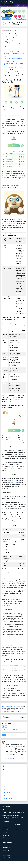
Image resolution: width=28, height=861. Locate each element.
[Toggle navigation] (2, 2)
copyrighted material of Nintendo (11, 706)
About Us (12, 759)
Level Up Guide (8, 781)
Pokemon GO (6, 18)
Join (16, 827)
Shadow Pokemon (9, 778)
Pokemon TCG (6, 845)
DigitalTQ (9, 2)
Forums (17, 830)
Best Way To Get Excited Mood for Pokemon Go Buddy (13, 60)
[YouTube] (3, 810)
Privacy (5, 832)
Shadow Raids (8, 775)
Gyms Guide (7, 787)
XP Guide (6, 784)
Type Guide (7, 793)
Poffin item (15, 482)
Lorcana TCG (6, 847)
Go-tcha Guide (8, 799)
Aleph (8, 742)
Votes (22, 717)
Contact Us (6, 835)
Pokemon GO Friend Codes (12, 766)
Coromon (5, 853)
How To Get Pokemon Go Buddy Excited (15, 58)
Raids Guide (7, 790)
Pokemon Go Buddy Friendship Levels (14, 53)
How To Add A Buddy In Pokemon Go (14, 52)
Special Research (10, 769)
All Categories (6, 838)
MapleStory (6, 850)
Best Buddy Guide (9, 796)
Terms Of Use (6, 830)
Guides (7, 772)
